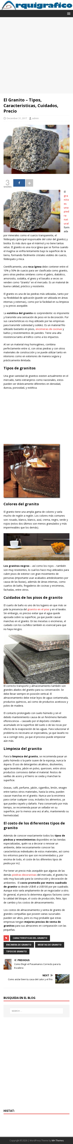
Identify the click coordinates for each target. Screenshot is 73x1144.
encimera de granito (18, 944)
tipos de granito (16, 951)
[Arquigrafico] (36, 8)
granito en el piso (38, 609)
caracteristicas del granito (30, 938)
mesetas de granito (49, 944)
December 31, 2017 (17, 118)
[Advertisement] (36, 55)
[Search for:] (36, 1011)
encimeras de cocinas (49, 329)
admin (35, 118)
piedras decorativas (24, 874)
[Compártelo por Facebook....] (19, 183)
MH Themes (58, 1140)
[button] (68, 13)
